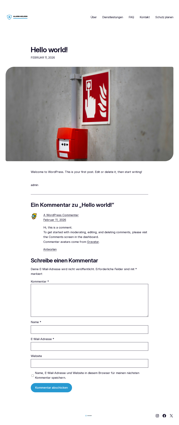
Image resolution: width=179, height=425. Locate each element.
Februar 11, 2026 (54, 220)
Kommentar (40, 281)
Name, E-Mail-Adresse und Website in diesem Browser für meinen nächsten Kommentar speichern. (87, 375)
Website (36, 356)
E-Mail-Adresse (42, 339)
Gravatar (93, 242)
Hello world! (49, 50)
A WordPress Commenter (61, 215)
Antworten (50, 249)
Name (36, 322)
